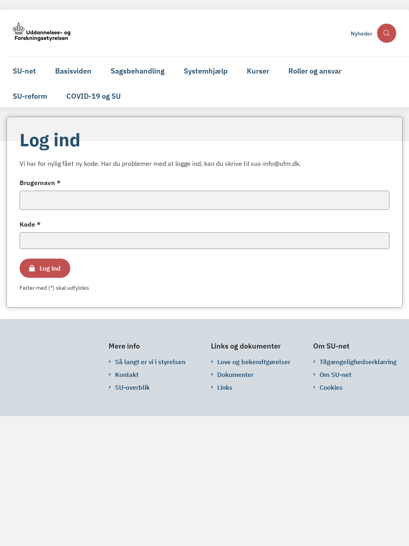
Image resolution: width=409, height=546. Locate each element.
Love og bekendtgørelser (253, 362)
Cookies (331, 387)
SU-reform (30, 96)
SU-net (24, 71)
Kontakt (127, 375)
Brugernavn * (40, 183)
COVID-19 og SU (93, 96)
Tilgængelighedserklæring (358, 362)
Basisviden (73, 71)
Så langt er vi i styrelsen (150, 362)
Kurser (258, 71)
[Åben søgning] (386, 33)
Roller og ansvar (314, 71)
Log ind (50, 268)
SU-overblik (132, 387)
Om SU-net (335, 375)
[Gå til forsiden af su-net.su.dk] (176, 33)
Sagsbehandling (138, 71)
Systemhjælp (206, 71)
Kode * (30, 224)
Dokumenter (235, 375)
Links (224, 387)
